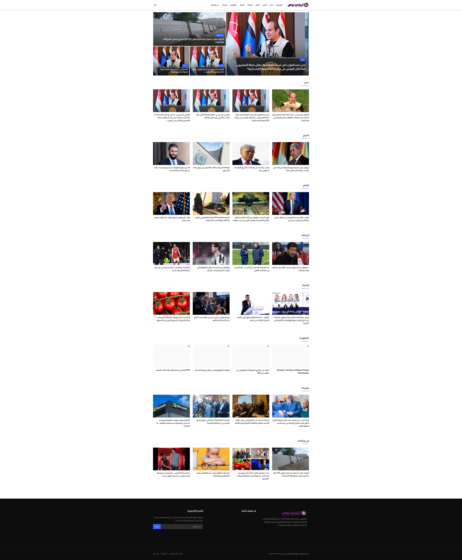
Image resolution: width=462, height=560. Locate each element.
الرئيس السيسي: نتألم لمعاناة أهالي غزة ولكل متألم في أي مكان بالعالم (213, 116)
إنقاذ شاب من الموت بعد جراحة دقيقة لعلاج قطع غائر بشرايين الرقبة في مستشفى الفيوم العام (291, 423)
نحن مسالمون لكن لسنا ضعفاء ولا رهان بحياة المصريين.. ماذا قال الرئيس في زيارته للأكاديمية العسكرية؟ (251, 117)
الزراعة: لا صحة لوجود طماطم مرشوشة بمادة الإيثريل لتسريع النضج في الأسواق (173, 318)
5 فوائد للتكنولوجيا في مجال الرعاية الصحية (212, 370)
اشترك (157, 527)
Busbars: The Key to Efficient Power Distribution (293, 371)
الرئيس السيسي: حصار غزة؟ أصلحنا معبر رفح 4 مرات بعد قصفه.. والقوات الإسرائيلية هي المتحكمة (290, 117)
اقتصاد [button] (242, 5)
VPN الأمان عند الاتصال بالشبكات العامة (173, 370)
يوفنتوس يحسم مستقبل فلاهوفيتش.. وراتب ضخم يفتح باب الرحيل (213, 268)
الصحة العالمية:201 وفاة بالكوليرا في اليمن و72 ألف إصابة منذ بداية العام (212, 218)
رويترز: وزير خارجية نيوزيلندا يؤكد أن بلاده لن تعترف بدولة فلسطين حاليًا (291, 169)
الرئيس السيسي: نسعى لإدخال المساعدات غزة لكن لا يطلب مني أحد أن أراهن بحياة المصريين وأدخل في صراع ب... (172, 117)
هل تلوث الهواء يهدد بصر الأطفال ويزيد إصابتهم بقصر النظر (213, 474)
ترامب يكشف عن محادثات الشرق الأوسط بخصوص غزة (251, 169)
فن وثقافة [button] (215, 5)
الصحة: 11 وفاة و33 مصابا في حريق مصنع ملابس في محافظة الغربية (213, 421)
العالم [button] (258, 5)
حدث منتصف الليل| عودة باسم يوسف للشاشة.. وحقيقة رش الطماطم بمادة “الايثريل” (253, 476)
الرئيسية (279, 5)
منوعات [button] (224, 5)
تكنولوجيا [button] (233, 5)
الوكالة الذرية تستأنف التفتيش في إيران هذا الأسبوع (211, 169)
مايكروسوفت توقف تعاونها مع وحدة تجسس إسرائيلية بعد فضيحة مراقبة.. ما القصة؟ (173, 423)
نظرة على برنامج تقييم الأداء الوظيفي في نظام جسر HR (252, 371)
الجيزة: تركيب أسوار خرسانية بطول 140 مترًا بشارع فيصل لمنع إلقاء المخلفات (193, 40)
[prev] (230, 44)
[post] (267, 44)
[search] (155, 5)
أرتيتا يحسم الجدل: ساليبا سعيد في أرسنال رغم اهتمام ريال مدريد (172, 268)
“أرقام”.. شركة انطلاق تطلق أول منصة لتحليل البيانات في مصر (253, 318)
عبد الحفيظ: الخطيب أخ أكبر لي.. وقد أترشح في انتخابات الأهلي (251, 268)
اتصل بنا (164, 554)
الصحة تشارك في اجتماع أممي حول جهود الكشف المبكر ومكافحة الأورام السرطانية (252, 421)
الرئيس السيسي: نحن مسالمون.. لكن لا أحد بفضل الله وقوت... (208, 70)
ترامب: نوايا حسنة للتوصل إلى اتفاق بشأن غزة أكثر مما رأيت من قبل (291, 218)
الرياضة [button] (250, 5)
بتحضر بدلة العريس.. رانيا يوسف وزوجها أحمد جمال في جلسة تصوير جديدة (173, 474)
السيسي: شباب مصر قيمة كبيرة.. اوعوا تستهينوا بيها (173, 70)
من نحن (156, 554)
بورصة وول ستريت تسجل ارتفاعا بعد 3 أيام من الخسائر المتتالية (212, 318)
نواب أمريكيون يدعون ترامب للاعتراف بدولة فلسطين (172, 218)
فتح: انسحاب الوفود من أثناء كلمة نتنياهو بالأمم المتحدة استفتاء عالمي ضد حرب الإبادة (251, 218)
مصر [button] (271, 5)
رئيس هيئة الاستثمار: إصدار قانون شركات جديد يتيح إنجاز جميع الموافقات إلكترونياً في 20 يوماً (291, 320)
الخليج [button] (265, 5)
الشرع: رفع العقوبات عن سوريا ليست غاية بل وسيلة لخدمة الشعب (172, 169)
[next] (305, 44)
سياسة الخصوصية (176, 554)
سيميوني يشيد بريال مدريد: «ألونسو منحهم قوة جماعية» (291, 268)
